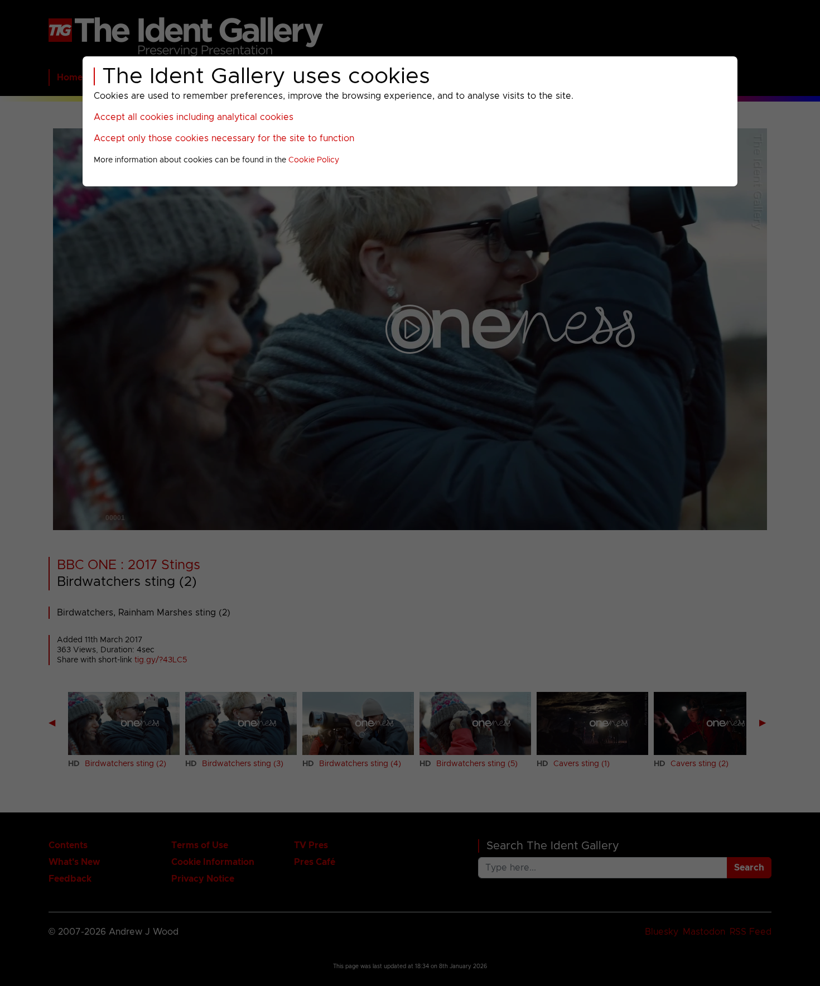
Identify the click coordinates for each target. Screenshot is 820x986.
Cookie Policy (313, 160)
